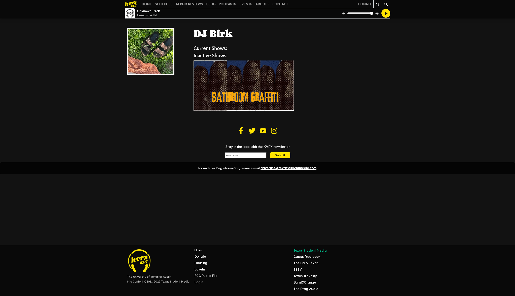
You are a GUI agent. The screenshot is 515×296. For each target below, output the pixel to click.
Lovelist (200, 269)
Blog (210, 4)
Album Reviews (189, 4)
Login (198, 282)
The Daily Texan (306, 263)
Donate (200, 256)
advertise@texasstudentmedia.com (288, 168)
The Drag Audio (306, 289)
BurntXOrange (305, 282)
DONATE (365, 4)
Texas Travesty (305, 276)
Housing (200, 263)
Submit (280, 155)
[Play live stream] (385, 13)
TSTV (298, 269)
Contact (280, 4)
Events (245, 4)
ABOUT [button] (261, 4)
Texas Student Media (310, 250)
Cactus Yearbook (307, 257)
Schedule (163, 4)
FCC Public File (205, 276)
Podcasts (227, 4)
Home (147, 4)
